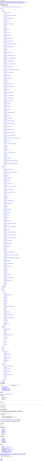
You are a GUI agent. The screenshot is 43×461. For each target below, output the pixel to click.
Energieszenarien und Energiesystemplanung (10, 63)
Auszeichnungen (6, 320)
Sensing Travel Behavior (7, 260)
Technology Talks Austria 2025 (8, 334)
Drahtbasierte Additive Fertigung (8, 52)
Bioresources (5, 26)
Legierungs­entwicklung (7, 109)
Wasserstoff (5, 283)
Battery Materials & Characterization (8, 18)
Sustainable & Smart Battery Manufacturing (9, 152)
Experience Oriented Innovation (8, 203)
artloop (5, 377)
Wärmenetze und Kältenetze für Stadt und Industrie (10, 163)
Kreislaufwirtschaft (6, 217)
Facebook (3, 439)
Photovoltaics (4, 388)
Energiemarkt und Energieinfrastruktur (9, 200)
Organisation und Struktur (7, 371)
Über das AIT (4, 429)
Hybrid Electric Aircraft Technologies (9, 86)
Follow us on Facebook (18, 6)
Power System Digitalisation (7, 126)
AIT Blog (5, 331)
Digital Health (5, 49)
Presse (3, 432)
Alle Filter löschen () (5, 386)
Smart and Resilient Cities (6, 389)
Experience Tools (6, 206)
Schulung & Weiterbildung (7, 140)
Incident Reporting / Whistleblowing (7, 450)
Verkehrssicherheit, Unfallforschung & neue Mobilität (11, 160)
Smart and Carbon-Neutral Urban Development (10, 143)
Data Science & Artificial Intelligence (9, 46)
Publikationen (4, 431)
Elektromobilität (6, 197)
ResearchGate (4, 441)
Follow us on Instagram (11, 6)
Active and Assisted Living (7, 12)
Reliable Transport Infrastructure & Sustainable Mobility (11, 254)
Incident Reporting (6, 360)
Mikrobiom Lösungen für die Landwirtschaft (10, 226)
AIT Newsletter (6, 337)
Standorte (1, 460)
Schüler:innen (5, 303)
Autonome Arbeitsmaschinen (7, 177)
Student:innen (5, 300)
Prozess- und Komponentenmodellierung (9, 132)
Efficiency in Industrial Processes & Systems (9, 55)
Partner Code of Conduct (5, 452)
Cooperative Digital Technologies (8, 183)
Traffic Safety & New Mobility (8, 266)
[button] (1, 3)
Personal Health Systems (7, 246)
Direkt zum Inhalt (2, 0)
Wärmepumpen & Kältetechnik (8, 280)
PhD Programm (6, 297)
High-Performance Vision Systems (8, 83)
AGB (2, 447)
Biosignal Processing (6, 29)
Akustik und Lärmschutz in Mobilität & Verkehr (10, 15)
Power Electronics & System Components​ (9, 123)
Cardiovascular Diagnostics (7, 35)
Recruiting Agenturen (6, 323)
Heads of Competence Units (7, 354)
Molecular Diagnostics (7, 229)
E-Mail (1, 459)
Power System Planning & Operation (9, 129)
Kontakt (3, 434)
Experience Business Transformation (8, 72)
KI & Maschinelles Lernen (7, 106)
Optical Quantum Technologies (8, 243)
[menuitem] (23, 16)
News (4, 340)
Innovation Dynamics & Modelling (8, 92)
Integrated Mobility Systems (7, 103)
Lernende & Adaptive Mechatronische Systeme (10, 223)
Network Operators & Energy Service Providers (10, 237)
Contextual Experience (7, 180)
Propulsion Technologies (6, 390)
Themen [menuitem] (3, 9)
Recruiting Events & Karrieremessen (8, 317)
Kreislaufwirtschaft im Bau (7, 220)
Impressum (1, 425)
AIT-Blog (3, 442)
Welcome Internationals (7, 311)
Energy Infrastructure (5, 387)
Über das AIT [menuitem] (4, 363)
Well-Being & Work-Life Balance (8, 314)
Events (5, 343)
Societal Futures (6, 146)
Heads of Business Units (7, 357)
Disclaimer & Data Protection (6, 448)
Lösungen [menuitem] (3, 166)
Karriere (3, 433)
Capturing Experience (6, 32)
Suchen (1, 385)
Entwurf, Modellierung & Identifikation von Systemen (11, 69)
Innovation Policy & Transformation (8, 95)
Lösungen (3, 430)
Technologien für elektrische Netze (8, 263)
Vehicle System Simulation (7, 274)
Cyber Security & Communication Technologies (10, 43)
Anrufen (1, 458)
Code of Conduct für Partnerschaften (7, 451)
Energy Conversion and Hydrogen (8, 66)
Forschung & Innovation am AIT (8, 374)
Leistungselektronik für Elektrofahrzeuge (9, 112)
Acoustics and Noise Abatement (8, 169)
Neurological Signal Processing (8, 240)
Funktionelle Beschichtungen (7, 209)
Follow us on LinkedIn (5, 6)
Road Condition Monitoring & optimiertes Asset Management (12, 257)
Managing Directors (6, 351)
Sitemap (3, 446)
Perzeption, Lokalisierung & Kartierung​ (9, 120)
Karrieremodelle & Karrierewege (8, 294)
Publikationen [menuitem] (4, 286)
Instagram (3, 440)
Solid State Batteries (6, 149)
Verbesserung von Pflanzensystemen (8, 277)
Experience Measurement (7, 75)
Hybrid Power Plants (6, 89)
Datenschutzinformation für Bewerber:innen (8, 449)
